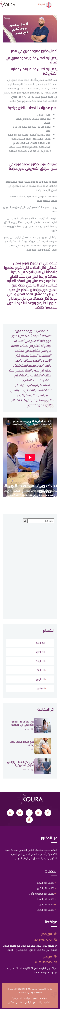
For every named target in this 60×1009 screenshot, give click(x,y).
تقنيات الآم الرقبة (45, 899)
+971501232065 (43, 962)
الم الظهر (40, 652)
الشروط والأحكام (41, 1002)
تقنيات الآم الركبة (45, 883)
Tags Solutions (36, 992)
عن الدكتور (13, 1002)
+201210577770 (43, 939)
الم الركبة (40, 643)
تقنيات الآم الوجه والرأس (41, 893)
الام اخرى (40, 688)
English (42, 4)
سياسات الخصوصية (21, 998)
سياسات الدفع (40, 998)
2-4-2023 (28, 729)
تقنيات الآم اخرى (46, 904)
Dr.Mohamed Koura (34, 989)
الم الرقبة (40, 661)
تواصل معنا (25, 1002)
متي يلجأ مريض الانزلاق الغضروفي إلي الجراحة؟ (22, 723)
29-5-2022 (27, 769)
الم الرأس (40, 679)
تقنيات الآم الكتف (45, 910)
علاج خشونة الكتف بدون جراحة (22, 743)
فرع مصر (46, 934)
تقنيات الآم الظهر (45, 888)
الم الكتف (40, 670)
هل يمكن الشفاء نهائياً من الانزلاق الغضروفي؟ (20, 764)
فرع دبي (47, 956)
